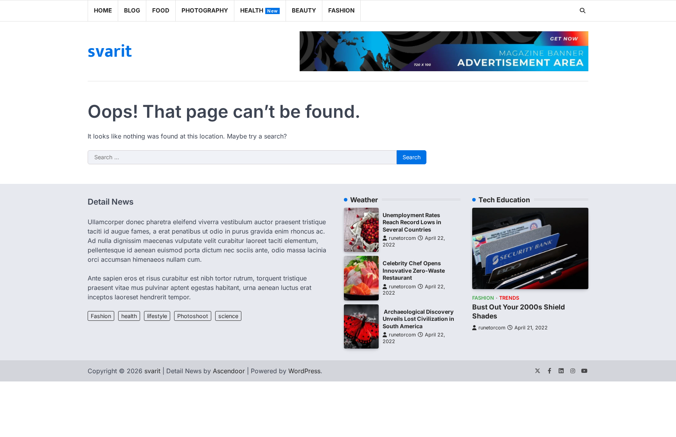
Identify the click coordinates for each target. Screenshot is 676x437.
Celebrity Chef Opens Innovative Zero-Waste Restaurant (414, 270)
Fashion (341, 10)
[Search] (582, 10)
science (228, 316)
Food (160, 10)
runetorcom (402, 238)
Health (259, 10)
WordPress (304, 371)
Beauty (304, 10)
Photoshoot (192, 316)
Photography (205, 10)
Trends (509, 298)
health (129, 316)
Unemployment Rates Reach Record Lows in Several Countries (412, 222)
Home (103, 10)
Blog (132, 10)
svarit (110, 51)
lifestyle (157, 316)
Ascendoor (229, 371)
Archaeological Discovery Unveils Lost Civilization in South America (418, 318)
